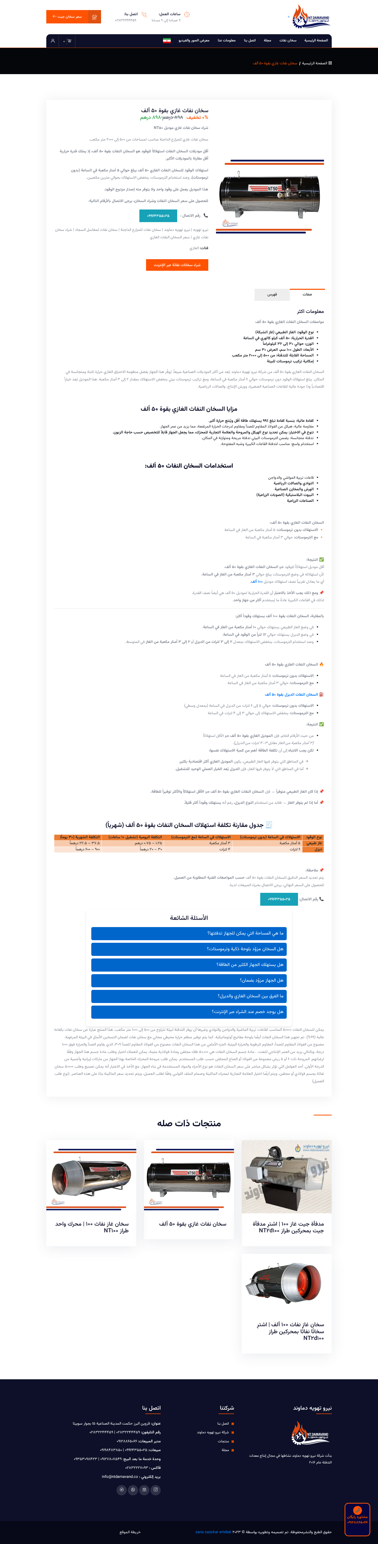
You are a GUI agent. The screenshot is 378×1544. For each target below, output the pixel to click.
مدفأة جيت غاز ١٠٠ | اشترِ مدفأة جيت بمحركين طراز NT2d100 (288, 1227)
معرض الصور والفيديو (194, 40)
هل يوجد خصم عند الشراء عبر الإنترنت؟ (248, 1012)
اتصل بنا (250, 40)
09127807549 (110, 1459)
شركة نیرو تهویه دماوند (213, 1432)
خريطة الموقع (130, 1532)
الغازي (194, 248)
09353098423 (85, 1459)
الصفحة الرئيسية (316, 40)
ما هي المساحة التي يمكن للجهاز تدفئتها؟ (246, 933)
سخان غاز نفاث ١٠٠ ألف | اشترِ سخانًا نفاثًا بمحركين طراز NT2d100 (290, 1331)
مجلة (267, 40)
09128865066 (127, 1441)
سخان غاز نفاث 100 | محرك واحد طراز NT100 (92, 1227)
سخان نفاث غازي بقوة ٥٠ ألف (192, 1224)
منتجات (223, 1441)
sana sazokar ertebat (213, 1532)
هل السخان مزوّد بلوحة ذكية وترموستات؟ (245, 949)
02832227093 (136, 1468)
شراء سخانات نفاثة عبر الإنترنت (177, 265)
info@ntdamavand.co (120, 1477)
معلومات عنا (227, 40)
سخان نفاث (288, 40)
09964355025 (158, 216)
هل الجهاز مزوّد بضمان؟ (262, 980)
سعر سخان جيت (69, 17)
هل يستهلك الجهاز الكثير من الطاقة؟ (250, 965)
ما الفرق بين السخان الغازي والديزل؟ (251, 996)
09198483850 (111, 1450)
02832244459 (125, 20)
